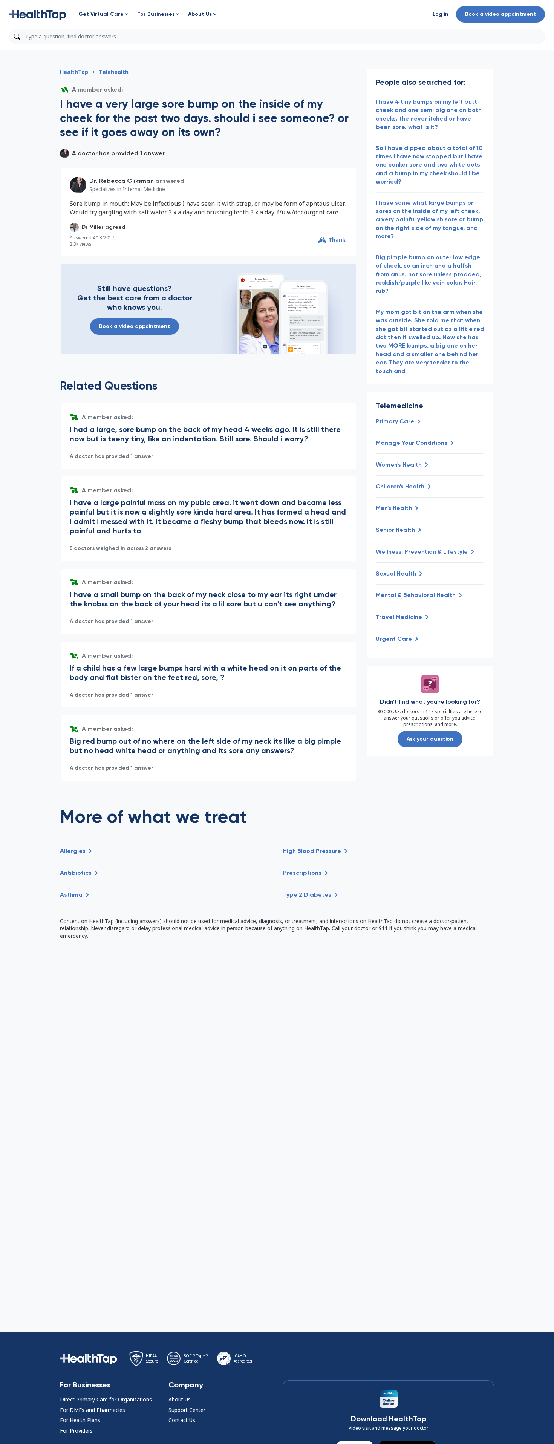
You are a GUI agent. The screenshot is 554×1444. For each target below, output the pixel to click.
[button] (37, 14)
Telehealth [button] (114, 71)
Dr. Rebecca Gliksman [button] (121, 180)
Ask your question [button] (430, 739)
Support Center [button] (186, 1409)
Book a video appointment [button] (500, 14)
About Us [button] (179, 1399)
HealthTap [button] (74, 71)
